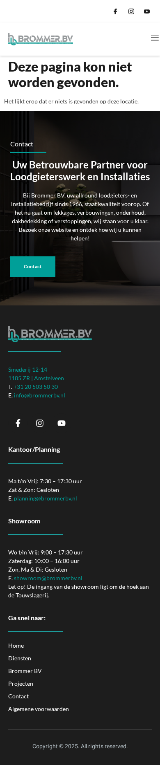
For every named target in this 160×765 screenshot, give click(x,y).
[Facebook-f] (18, 423)
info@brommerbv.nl (39, 395)
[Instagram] (40, 423)
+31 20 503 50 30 (36, 386)
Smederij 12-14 (27, 369)
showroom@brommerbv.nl (48, 577)
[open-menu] (154, 38)
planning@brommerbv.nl (45, 498)
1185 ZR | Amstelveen (36, 378)
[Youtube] (61, 423)
